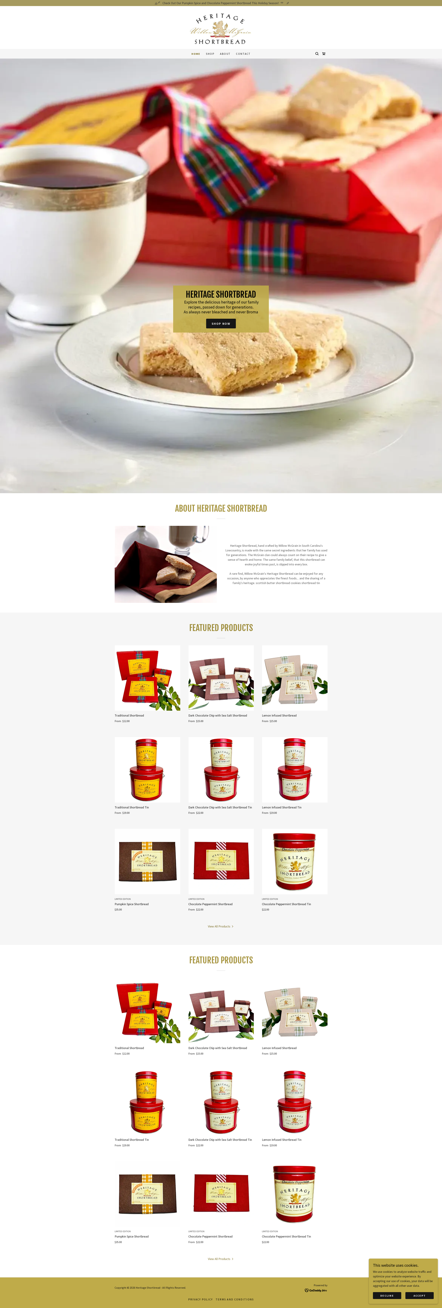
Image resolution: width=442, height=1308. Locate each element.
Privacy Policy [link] (200, 1299)
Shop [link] (210, 53)
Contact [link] (243, 53)
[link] (221, 27)
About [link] (225, 53)
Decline (387, 1295)
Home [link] (195, 53)
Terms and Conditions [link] (235, 1299)
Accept (420, 1295)
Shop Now (221, 324)
